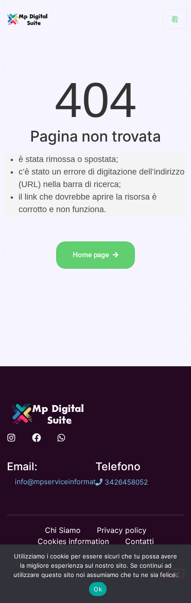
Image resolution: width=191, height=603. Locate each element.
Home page (91, 255)
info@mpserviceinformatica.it (63, 482)
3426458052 (126, 482)
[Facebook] (36, 437)
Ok (98, 589)
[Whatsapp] (61, 437)
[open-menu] (174, 19)
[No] (176, 573)
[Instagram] (11, 437)
